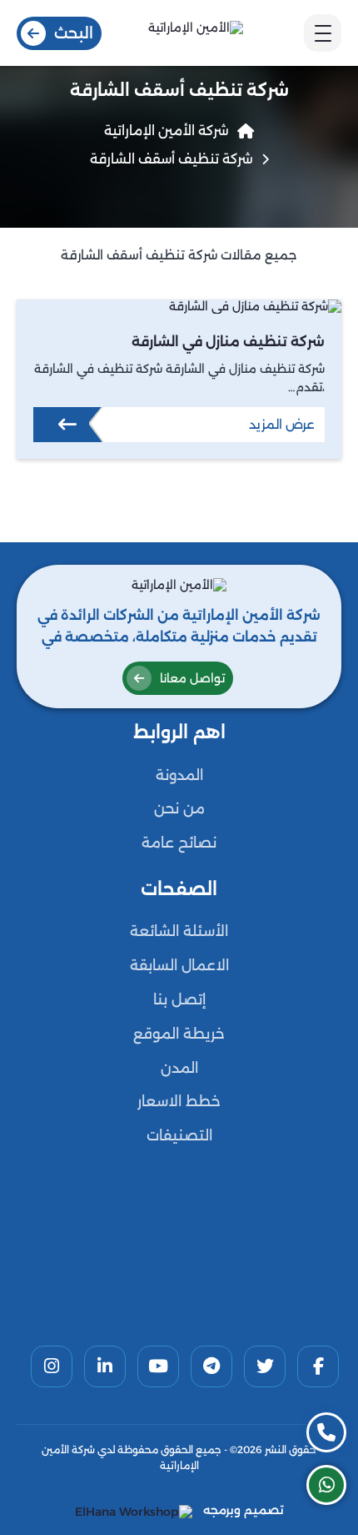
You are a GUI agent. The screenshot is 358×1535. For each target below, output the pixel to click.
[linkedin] (105, 1366)
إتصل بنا (179, 999)
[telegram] (211, 1366)
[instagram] (51, 1366)
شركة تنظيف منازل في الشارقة (228, 342)
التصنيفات (179, 1135)
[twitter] (265, 1366)
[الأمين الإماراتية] (195, 33)
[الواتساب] (326, 1484)
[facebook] (318, 1366)
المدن (179, 1067)
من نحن (179, 808)
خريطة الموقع (179, 1033)
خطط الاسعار (179, 1101)
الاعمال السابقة (179, 965)
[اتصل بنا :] (326, 1432)
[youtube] (158, 1366)
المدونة (179, 775)
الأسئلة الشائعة (179, 931)
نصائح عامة (179, 842)
